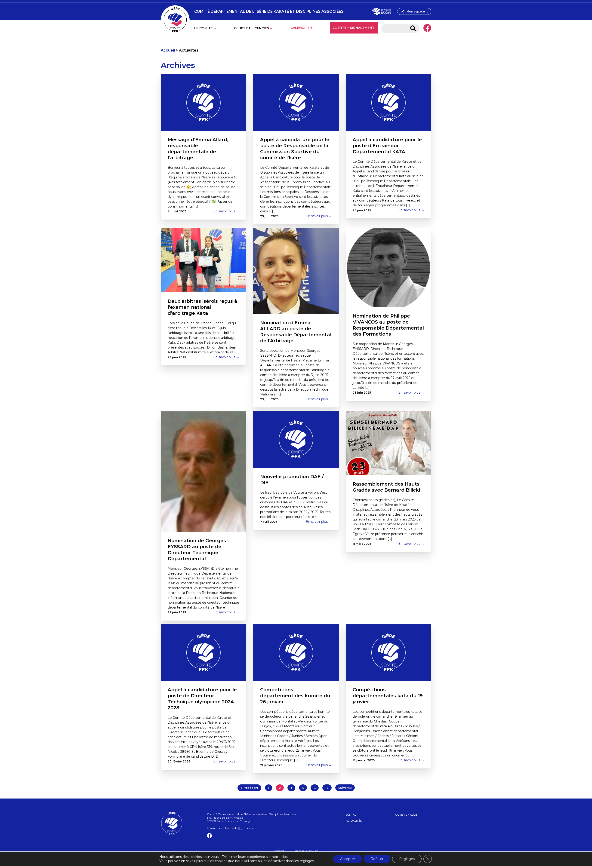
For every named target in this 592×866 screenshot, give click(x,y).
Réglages (407, 859)
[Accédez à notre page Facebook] (427, 28)
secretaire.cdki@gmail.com (237, 828)
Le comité (203, 28)
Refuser (377, 859)
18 (327, 787)
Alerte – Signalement (353, 28)
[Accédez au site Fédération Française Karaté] (381, 11)
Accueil (168, 50)
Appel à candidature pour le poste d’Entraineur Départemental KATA (387, 145)
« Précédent (249, 787)
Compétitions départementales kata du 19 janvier (388, 695)
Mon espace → (417, 11)
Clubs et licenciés (251, 28)
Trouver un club (404, 814)
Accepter (347, 859)
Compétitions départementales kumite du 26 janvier (295, 695)
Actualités (354, 820)
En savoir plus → (226, 211)
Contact (352, 814)
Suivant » (345, 787)
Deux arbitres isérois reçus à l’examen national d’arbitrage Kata (202, 307)
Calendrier (301, 28)
